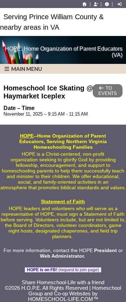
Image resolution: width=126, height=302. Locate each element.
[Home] (84, 4)
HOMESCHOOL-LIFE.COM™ (63, 299)
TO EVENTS (107, 91)
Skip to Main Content (63, 277)
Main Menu (26, 69)
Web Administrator (62, 256)
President (105, 250)
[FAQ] (106, 4)
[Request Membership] (95, 4)
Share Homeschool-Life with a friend (63, 282)
